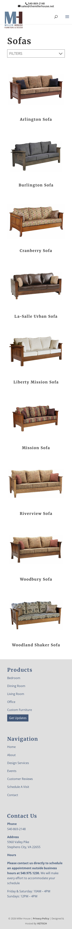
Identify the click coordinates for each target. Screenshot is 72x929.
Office (11, 702)
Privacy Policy (41, 918)
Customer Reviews (20, 779)
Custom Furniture (19, 710)
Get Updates (18, 718)
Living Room (15, 694)
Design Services (18, 763)
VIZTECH (42, 923)
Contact (12, 795)
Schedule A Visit (18, 787)
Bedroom (13, 678)
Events (11, 771)
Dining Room (16, 686)
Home (11, 747)
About (11, 755)
